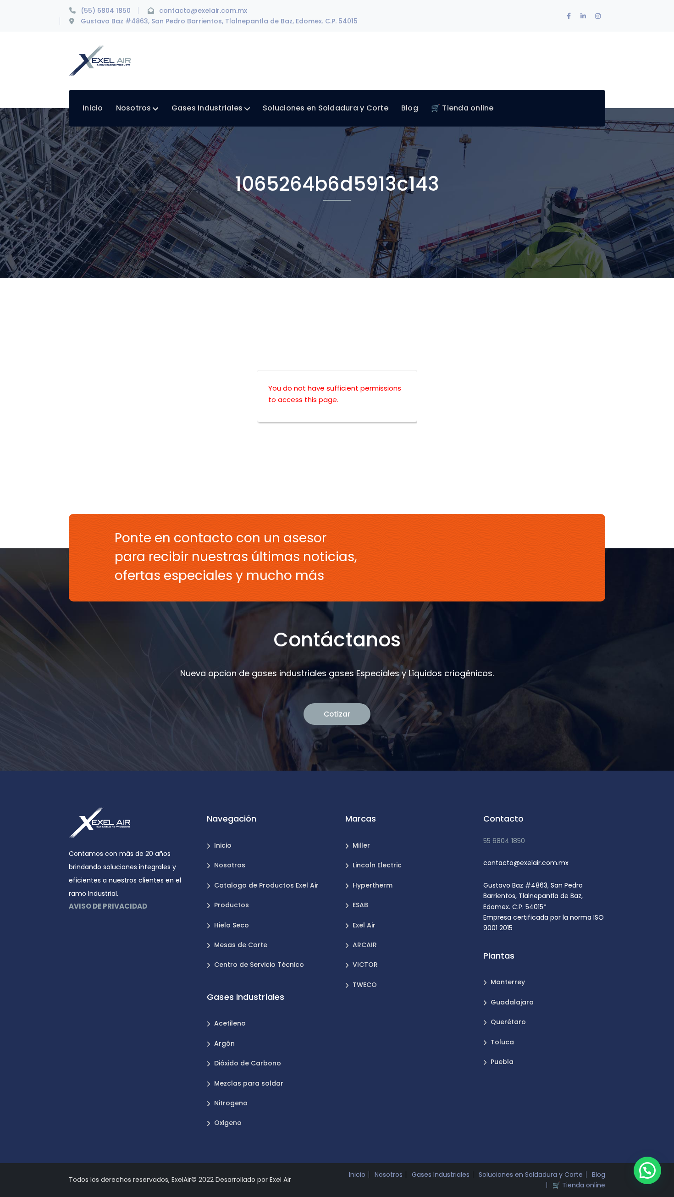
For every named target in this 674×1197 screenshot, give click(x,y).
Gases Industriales (441, 1174)
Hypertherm (372, 885)
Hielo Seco (231, 925)
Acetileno (230, 1023)
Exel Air (364, 925)
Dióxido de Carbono (247, 1063)
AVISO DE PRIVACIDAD (108, 906)
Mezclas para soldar (248, 1083)
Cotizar (337, 714)
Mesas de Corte (240, 944)
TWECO (365, 984)
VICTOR (365, 964)
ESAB (360, 905)
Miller (361, 845)
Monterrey (508, 982)
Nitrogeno (231, 1103)
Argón (224, 1043)
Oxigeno (228, 1122)
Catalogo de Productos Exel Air (266, 885)
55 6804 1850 (504, 840)
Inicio (223, 845)
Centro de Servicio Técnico (259, 964)
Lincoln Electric (377, 865)
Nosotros (229, 865)
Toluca (502, 1042)
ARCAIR (365, 944)
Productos (231, 905)
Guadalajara (512, 1002)
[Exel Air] (100, 60)
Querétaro (508, 1021)
